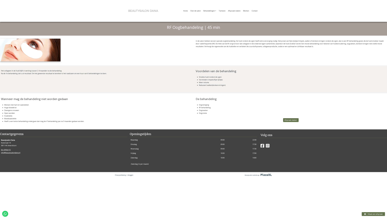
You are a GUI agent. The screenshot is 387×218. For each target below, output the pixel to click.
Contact (254, 11)
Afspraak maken (234, 11)
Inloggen (130, 175)
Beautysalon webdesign (252, 175)
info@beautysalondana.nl (10, 153)
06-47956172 (6, 150)
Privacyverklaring (120, 175)
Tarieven (222, 11)
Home (185, 11)
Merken (246, 11)
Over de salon (195, 11)
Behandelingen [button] (209, 11)
